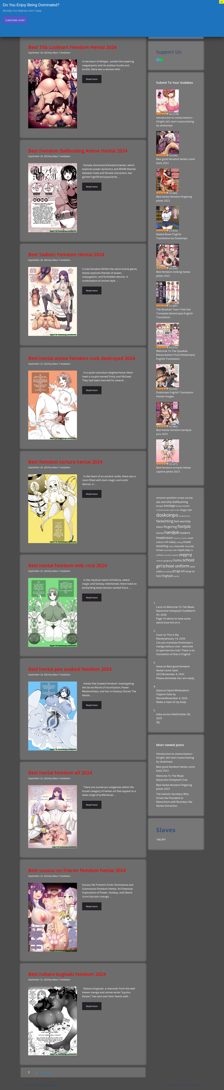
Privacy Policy (172, 1085)
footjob (184, 526)
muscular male (170, 550)
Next (49, 1072)
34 (42, 1072)
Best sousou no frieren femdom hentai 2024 (77, 870)
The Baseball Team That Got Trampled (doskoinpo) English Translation (174, 313)
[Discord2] (157, 59)
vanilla (176, 576)
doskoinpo (167, 515)
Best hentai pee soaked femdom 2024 (70, 669)
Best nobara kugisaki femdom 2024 (67, 974)
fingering (170, 526)
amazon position (166, 497)
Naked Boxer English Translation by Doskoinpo (171, 236)
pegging (185, 554)
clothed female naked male (167, 510)
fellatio (159, 527)
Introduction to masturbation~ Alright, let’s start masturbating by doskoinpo (175, 121)
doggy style (186, 509)
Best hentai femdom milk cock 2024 (67, 565)
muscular (179, 546)
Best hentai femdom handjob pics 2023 (173, 432)
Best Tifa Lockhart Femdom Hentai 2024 (72, 47)
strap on (178, 571)
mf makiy (170, 542)
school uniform (175, 566)
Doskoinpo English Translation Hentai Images (174, 394)
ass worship (164, 502)
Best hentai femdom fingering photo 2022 (174, 198)
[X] (160, 59)
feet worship (182, 521)
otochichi (168, 555)
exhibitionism (184, 516)
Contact (196, 1085)
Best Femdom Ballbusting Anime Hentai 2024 (77, 151)
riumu (177, 560)
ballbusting (180, 502)
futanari (160, 532)
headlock (185, 533)
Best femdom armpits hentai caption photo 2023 (173, 469)
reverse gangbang (164, 560)
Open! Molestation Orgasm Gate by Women (172, 694)
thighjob (167, 576)
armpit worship (185, 497)
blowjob (160, 506)
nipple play (184, 550)
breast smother (183, 506)
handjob (171, 532)
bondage (169, 505)
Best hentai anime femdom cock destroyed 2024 (81, 358)
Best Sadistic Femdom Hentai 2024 (66, 254)
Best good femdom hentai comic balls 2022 (175, 161)
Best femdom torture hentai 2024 (65, 462)
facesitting (164, 521)
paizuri (176, 555)
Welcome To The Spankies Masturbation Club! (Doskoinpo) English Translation (175, 354)
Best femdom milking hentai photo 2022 (173, 274)
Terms (185, 1085)
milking (179, 542)
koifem (184, 538)
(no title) (171, 714)
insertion (177, 538)
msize (171, 546)
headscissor (164, 538)
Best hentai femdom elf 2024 (60, 773)
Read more (92, 79)
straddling (167, 571)
